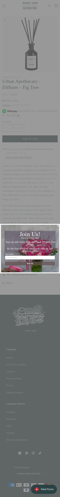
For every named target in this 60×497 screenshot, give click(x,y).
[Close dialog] (58, 226)
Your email (9, 254)
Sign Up (30, 263)
